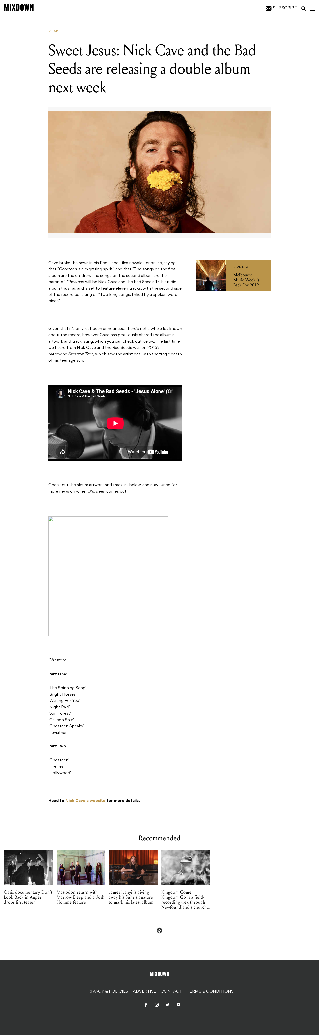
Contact (171, 992)
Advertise (144, 992)
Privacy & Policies (107, 992)
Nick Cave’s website (85, 801)
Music (54, 31)
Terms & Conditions (210, 992)
